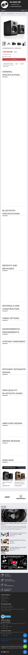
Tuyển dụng (3, 600)
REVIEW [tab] (22, 63)
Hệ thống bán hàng (5, 598)
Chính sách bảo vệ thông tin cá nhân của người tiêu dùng (13, 609)
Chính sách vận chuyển (6, 610)
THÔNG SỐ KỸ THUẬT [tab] (8, 63)
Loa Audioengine (10, 13)
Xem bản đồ (4, 628)
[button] (3, 44)
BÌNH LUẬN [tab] (5, 66)
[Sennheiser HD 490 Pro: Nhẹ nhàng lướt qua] (5, 541)
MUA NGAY (14, 59)
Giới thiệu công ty (4, 596)
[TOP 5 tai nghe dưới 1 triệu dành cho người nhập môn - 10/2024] (5, 534)
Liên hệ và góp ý (4, 601)
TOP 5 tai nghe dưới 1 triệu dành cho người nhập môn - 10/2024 (18, 533)
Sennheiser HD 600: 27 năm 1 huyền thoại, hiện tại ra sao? (18, 548)
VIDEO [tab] (16, 63)
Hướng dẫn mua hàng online (7, 606)
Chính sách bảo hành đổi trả (7, 607)
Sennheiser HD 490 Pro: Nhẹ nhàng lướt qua (17, 541)
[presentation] (1, 478)
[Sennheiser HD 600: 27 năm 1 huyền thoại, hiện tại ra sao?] (5, 548)
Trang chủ (3, 13)
